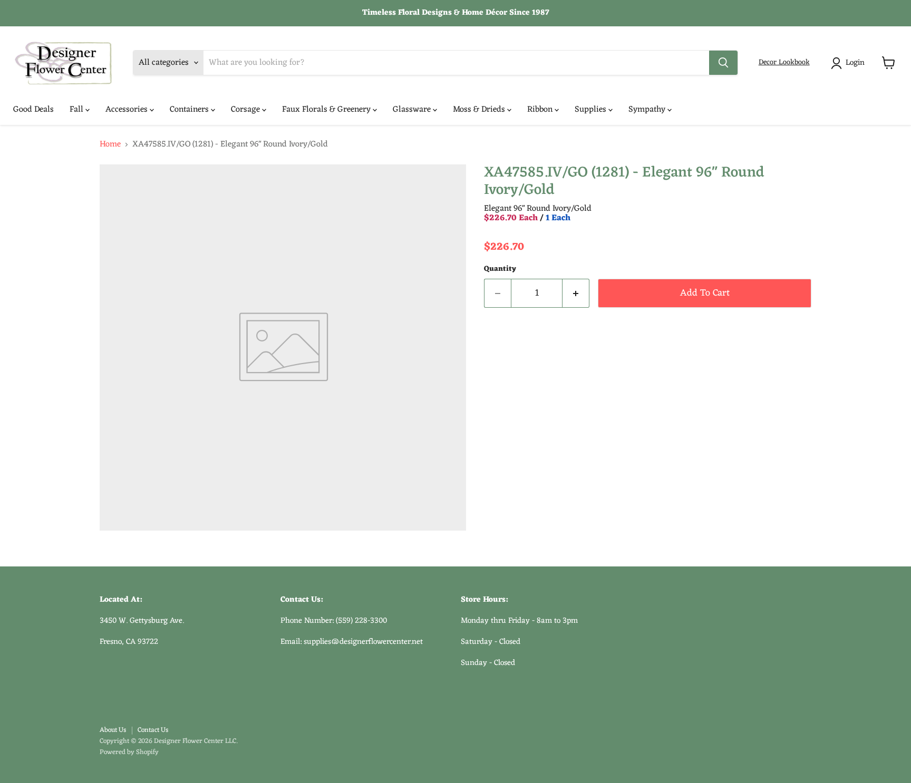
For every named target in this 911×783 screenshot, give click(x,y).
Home (110, 144)
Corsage (246, 109)
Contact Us (153, 730)
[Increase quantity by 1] (576, 293)
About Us (113, 730)
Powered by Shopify (129, 752)
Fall (77, 109)
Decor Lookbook (784, 62)
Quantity (500, 269)
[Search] (723, 63)
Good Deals (33, 109)
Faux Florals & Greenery (327, 109)
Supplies (591, 109)
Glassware (413, 109)
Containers (190, 109)
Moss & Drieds (480, 109)
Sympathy (647, 109)
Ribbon (541, 109)
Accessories (127, 109)
